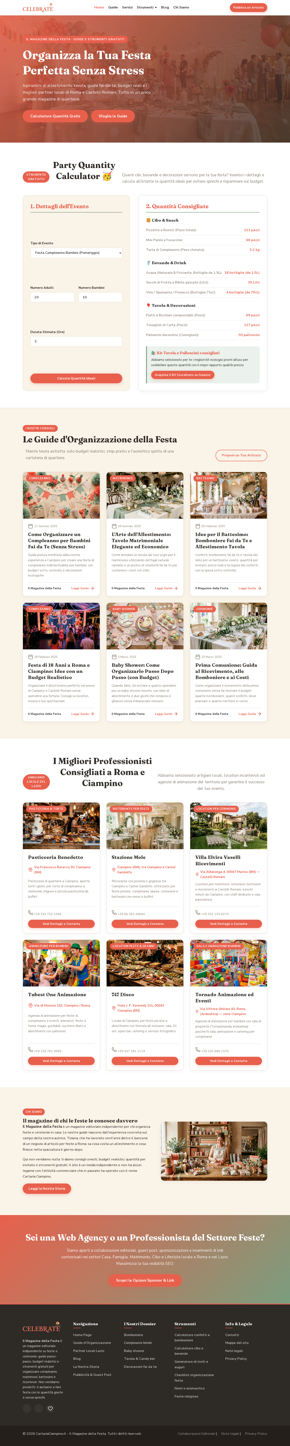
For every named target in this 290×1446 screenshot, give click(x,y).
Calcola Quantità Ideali (76, 378)
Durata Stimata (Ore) (47, 332)
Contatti (232, 1335)
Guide (113, 7)
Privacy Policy (236, 1358)
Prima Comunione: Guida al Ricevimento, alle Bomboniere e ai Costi (226, 671)
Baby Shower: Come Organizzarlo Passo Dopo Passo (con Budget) (143, 671)
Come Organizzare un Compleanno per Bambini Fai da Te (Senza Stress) (59, 540)
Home (99, 7)
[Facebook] (27, 1408)
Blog (165, 7)
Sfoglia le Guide (113, 116)
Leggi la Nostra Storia (47, 1188)
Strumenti (145, 7)
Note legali (234, 1351)
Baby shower (134, 1351)
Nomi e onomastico (190, 1388)
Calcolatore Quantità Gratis (55, 116)
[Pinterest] (50, 1408)
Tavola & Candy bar (139, 1358)
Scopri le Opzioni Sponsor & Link (145, 1280)
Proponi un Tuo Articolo (241, 455)
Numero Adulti (41, 288)
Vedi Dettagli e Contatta (61, 924)
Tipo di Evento (41, 243)
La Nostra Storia (86, 1366)
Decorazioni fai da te (140, 1366)
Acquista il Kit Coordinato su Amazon (183, 375)
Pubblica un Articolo (248, 7)
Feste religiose (186, 1396)
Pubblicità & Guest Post (92, 1374)
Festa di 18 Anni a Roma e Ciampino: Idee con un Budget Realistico (59, 671)
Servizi (127, 7)
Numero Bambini (91, 288)
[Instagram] (38, 1408)
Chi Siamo (181, 7)
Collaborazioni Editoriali (196, 1433)
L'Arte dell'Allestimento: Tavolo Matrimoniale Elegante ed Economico (141, 540)
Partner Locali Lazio (88, 1351)
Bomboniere (133, 1335)
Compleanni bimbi (138, 1342)
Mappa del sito (237, 1342)
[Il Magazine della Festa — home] (38, 7)
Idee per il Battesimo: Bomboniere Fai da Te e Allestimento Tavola (223, 540)
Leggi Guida (80, 588)
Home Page (82, 1335)
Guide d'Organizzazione (92, 1342)
